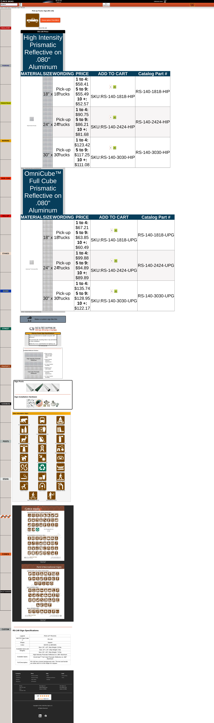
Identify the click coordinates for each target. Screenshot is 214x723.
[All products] (106, 4)
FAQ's (47, 675)
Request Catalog (34, 677)
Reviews (18, 679)
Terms (63, 677)
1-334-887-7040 (22, 690)
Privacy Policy (64, 675)
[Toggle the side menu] (20, 4)
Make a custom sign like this (46, 319)
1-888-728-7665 (22, 687)
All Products (33, 681)
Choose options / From (50, 20)
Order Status (33, 679)
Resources (18, 681)
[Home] (7, 1)
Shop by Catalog (34, 675)
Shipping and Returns (50, 677)
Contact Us (18, 677)
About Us (18, 675)
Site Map (48, 679)
